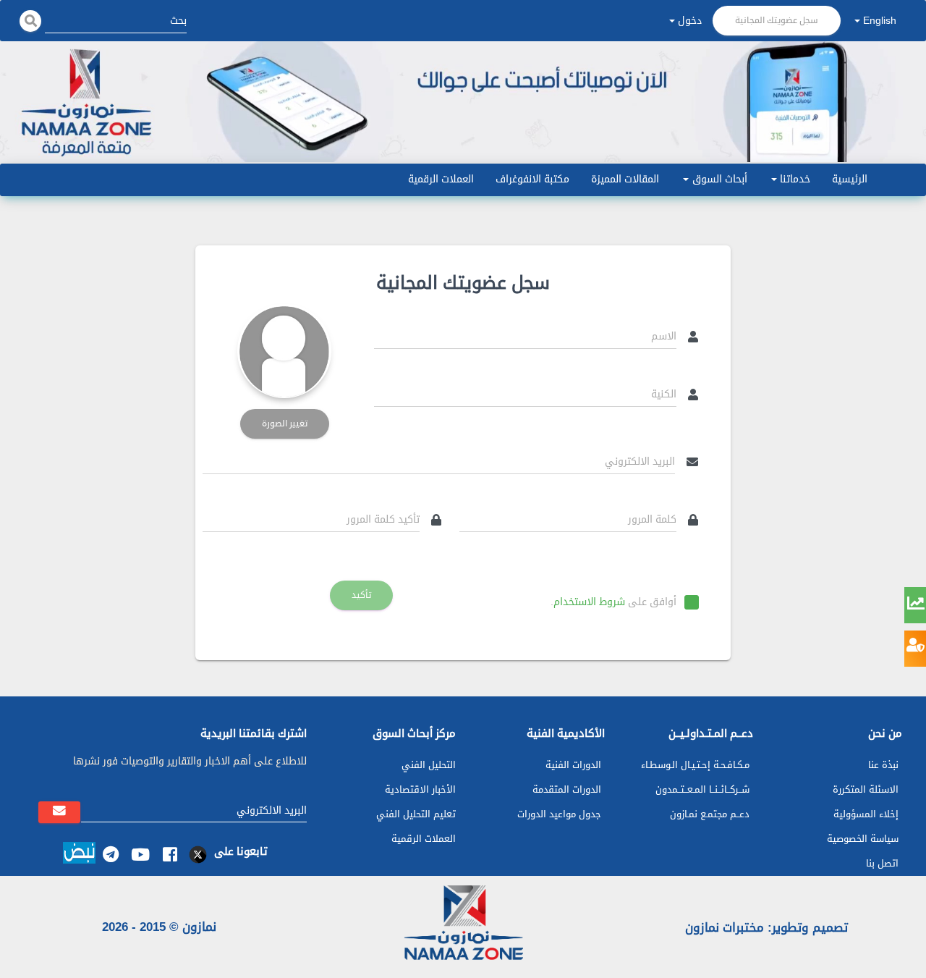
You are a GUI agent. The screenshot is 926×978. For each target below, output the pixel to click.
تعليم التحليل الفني (416, 814)
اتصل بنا (882, 863)
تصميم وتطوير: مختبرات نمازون (766, 927)
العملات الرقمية (441, 179)
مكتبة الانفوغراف (532, 179)
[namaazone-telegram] (110, 854)
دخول (690, 20)
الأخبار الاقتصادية (420, 789)
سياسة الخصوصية (863, 839)
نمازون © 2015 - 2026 (159, 926)
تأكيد (361, 595)
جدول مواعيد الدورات (559, 814)
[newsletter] (59, 812)
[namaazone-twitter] (199, 854)
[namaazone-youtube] (140, 854)
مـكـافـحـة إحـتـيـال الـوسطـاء (695, 765)
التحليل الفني (429, 765)
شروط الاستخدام (589, 602)
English (879, 20)
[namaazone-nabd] (79, 854)
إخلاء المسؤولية (866, 814)
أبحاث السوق (719, 179)
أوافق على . (613, 602)
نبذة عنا (883, 765)
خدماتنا (795, 179)
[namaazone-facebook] (169, 854)
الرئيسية (849, 179)
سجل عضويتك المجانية (776, 20)
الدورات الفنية (573, 765)
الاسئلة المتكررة (866, 789)
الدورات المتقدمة (566, 789)
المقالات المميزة (625, 179)
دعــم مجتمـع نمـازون (709, 814)
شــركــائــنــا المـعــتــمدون (702, 789)
